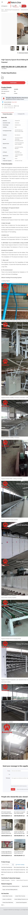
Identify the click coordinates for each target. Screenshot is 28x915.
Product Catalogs (20, 864)
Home (2, 9)
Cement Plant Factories (20, 896)
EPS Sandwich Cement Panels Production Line (20, 869)
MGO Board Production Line (7, 872)
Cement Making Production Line (21, 899)
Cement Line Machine (6, 899)
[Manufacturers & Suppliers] (14, 2)
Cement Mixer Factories (7, 896)
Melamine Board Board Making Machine (10, 886)
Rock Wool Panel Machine (6, 867)
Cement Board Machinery (7, 902)
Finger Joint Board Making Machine (9, 889)
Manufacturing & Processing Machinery (12, 9)
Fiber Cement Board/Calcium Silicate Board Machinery (20, 867)
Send (13, 789)
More (2, 905)
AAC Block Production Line (19, 872)
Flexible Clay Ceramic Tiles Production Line (7, 869)
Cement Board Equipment (21, 902)
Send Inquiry (13, 82)
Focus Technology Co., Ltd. (17, 909)
